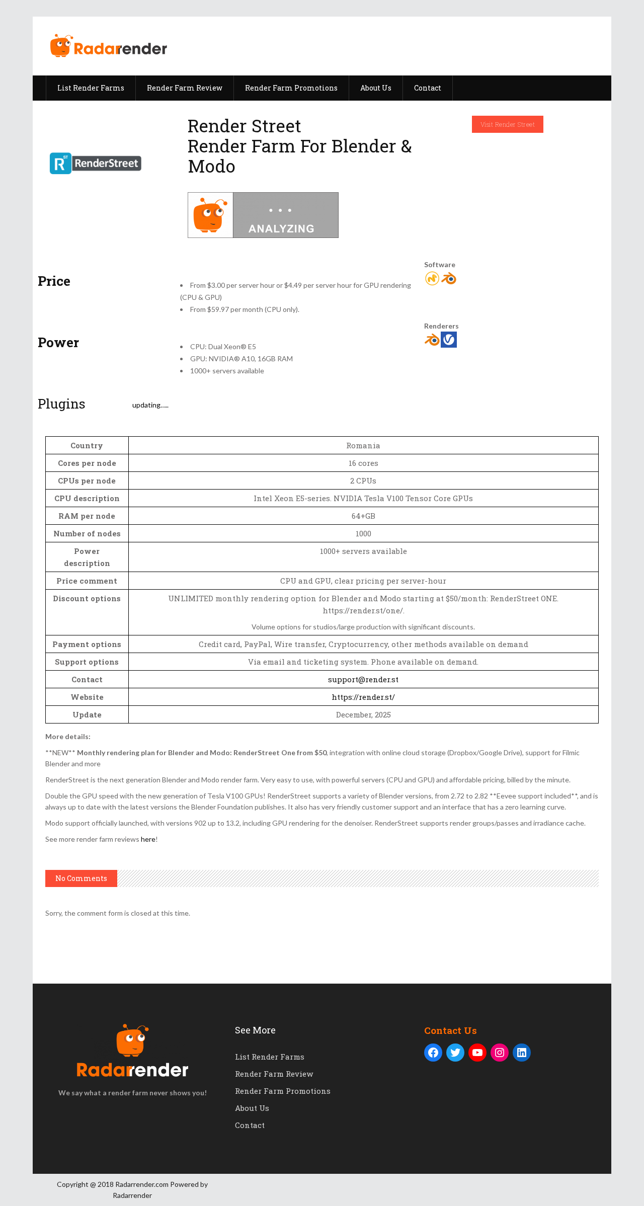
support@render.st (363, 679)
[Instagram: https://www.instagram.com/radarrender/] (500, 1052)
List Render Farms (269, 1057)
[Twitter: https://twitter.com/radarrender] (455, 1052)
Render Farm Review (274, 1074)
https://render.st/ (363, 697)
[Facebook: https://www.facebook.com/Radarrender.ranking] (433, 1052)
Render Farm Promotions (283, 1091)
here (148, 839)
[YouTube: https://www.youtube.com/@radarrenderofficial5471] (477, 1052)
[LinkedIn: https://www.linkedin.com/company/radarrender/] (522, 1052)
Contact (250, 1125)
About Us (252, 1108)
